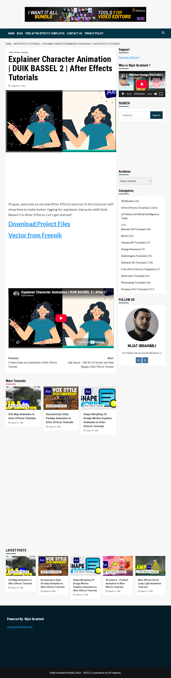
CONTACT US (74, 33)
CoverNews (98, 672)
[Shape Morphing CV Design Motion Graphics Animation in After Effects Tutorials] (98, 398)
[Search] (163, 33)
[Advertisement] (61, 178)
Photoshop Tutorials (133, 282)
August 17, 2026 (114, 591)
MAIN (11, 33)
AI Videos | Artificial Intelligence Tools (140, 216)
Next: (91, 362)
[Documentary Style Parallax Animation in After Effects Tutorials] (60, 398)
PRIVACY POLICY (94, 33)
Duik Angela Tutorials (134, 255)
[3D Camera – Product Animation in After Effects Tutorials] (118, 566)
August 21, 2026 (92, 431)
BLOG (20, 33)
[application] (142, 84)
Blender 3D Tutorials (133, 229)
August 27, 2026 (17, 423)
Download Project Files (39, 223)
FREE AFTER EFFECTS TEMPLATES (44, 33)
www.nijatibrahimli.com (20, 626)
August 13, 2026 (147, 591)
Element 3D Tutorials (133, 262)
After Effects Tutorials (18, 52)
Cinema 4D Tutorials (133, 242)
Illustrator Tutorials (132, 275)
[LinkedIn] (145, 360)
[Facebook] (139, 360)
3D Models (127, 201)
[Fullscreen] (161, 94)
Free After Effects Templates (138, 269)
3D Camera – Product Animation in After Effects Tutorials (117, 583)
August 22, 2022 (18, 85)
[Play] (123, 94)
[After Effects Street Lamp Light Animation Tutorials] (150, 566)
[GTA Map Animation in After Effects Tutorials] (23, 398)
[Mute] (155, 94)
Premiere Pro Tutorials (134, 289)
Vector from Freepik (35, 235)
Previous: (32, 362)
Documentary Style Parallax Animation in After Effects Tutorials (59, 418)
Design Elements (131, 249)
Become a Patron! (129, 57)
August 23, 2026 (55, 427)
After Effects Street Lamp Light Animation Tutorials (149, 583)
